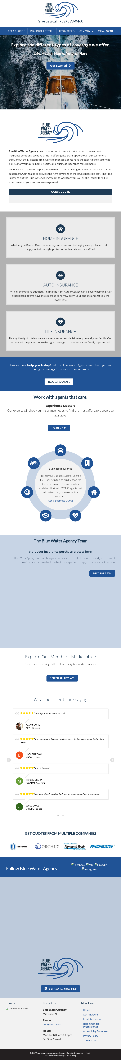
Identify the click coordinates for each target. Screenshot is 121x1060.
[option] (19, 846)
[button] (60, 66)
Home (86, 1010)
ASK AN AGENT (105, 30)
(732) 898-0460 (51, 1024)
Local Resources (92, 1019)
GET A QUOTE (15, 30)
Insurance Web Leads (53, 1056)
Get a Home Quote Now (60, 500)
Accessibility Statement (95, 1031)
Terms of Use (90, 1040)
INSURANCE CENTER (41, 30)
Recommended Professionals (91, 1025)
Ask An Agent (90, 1014)
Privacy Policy (90, 1036)
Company (84, 30)
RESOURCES (65, 30)
